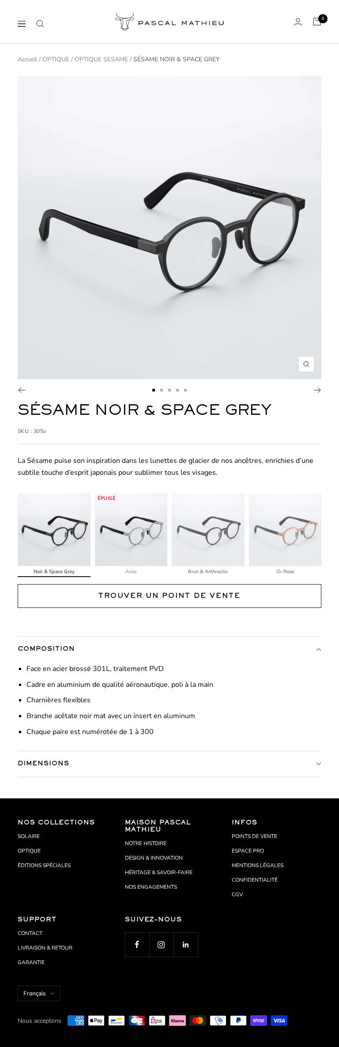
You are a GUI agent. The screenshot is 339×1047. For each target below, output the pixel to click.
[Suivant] (317, 390)
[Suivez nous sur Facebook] (137, 944)
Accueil (27, 59)
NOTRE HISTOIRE (145, 843)
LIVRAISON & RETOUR (45, 947)
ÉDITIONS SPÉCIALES (44, 865)
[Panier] (317, 22)
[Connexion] (298, 22)
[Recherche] (40, 24)
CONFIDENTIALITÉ (255, 879)
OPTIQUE (55, 59)
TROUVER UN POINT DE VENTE (169, 596)
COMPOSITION (46, 649)
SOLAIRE (29, 836)
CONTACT (30, 933)
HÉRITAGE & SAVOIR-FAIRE (158, 872)
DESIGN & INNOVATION (154, 857)
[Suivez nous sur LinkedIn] (185, 944)
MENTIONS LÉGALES (257, 865)
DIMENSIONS (43, 764)
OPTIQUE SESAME (101, 59)
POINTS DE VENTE (254, 836)
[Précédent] (21, 390)
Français (34, 993)
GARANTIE (31, 962)
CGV (237, 894)
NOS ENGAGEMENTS (151, 887)
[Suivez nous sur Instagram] (161, 944)
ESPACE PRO (248, 850)
